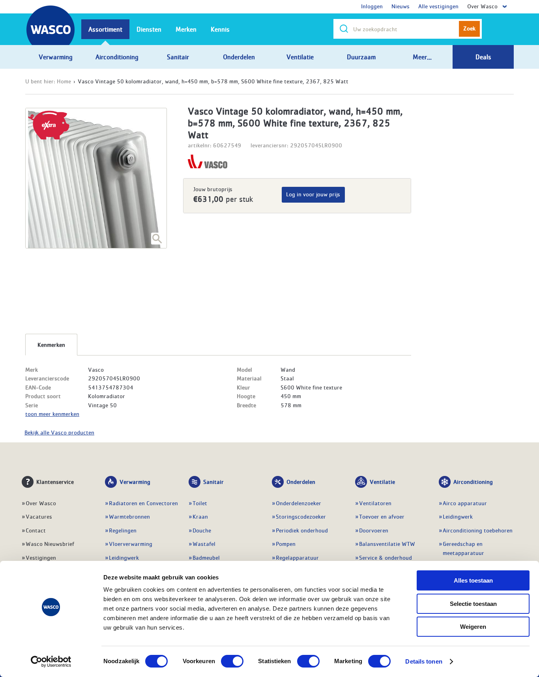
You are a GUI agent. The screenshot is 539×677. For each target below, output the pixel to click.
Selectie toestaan (473, 603)
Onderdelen (300, 481)
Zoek (469, 28)
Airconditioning (473, 481)
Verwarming (135, 481)
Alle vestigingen (438, 5)
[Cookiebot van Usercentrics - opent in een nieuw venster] (51, 662)
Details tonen (423, 661)
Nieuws (400, 5)
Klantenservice (55, 481)
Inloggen (372, 5)
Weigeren (473, 626)
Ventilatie (382, 481)
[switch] (232, 661)
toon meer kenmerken (52, 413)
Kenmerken (51, 344)
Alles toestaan (473, 580)
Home (64, 81)
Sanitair (213, 481)
